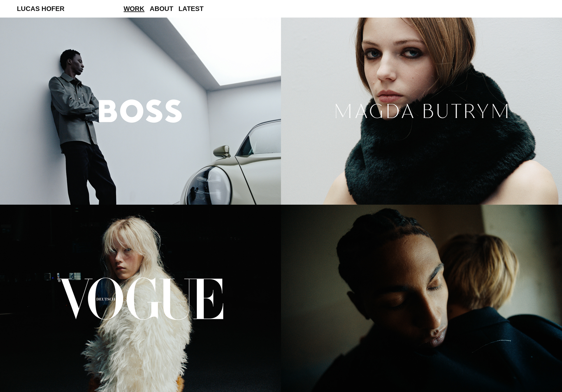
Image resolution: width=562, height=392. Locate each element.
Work (134, 8)
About (161, 8)
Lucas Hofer (41, 8)
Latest (191, 8)
